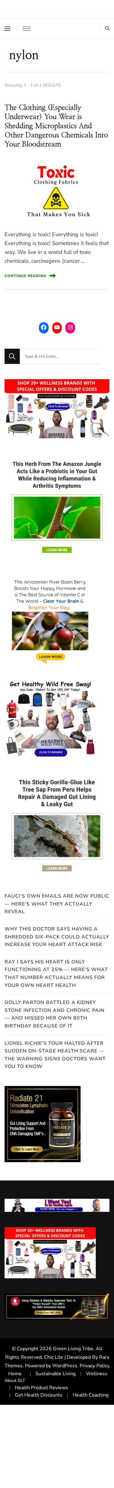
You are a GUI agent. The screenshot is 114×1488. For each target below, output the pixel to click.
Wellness (96, 1373)
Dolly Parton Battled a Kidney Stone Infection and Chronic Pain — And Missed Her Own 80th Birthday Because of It (55, 1014)
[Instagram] (70, 327)
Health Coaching (91, 1395)
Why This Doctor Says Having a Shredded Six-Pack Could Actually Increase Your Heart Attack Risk (57, 937)
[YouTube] (57, 327)
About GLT (15, 1380)
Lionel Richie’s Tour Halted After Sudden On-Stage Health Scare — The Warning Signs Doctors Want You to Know (55, 1055)
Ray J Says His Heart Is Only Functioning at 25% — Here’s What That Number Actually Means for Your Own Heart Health (56, 974)
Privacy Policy (94, 1365)
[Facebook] (44, 327)
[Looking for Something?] (60, 356)
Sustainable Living (56, 1373)
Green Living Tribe (73, 1348)
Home (15, 1373)
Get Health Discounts (38, 1395)
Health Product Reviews (41, 1387)
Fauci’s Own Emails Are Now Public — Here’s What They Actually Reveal (57, 904)
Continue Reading (26, 275)
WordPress (64, 1365)
